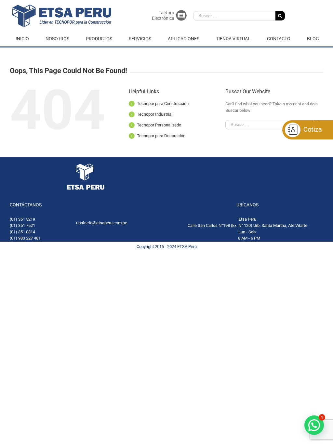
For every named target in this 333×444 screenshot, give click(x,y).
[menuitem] (26, 39)
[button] (314, 425)
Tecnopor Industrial (154, 114)
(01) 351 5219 (22, 219)
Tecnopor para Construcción (163, 103)
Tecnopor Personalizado (159, 125)
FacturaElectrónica (163, 15)
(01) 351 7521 (22, 225)
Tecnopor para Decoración (161, 135)
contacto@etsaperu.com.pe (101, 222)
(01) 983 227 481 (25, 238)
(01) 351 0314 (22, 231)
